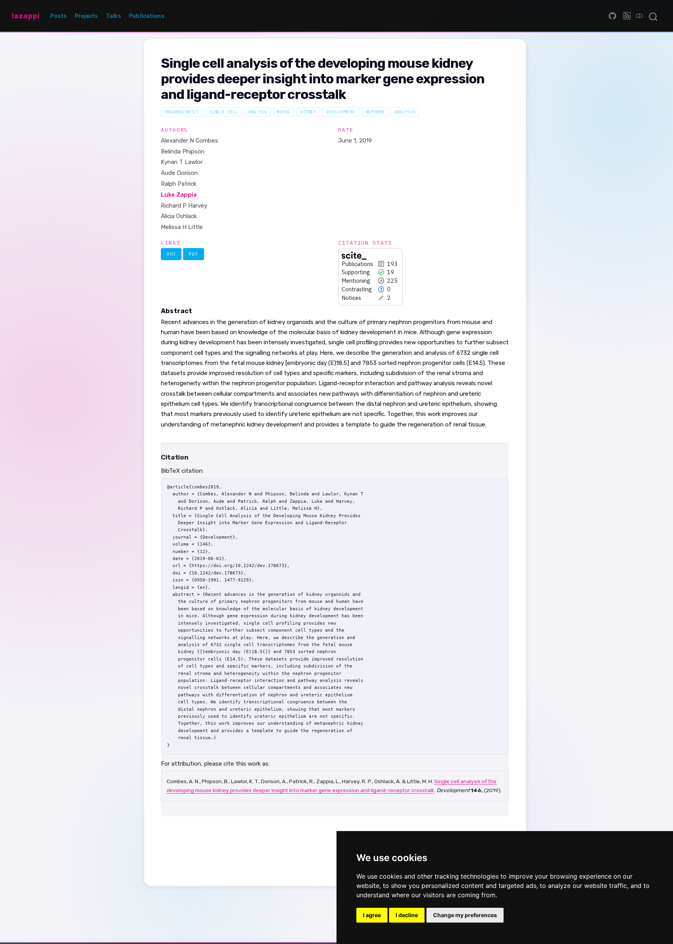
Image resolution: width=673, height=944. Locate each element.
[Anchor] (192, 456)
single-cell (223, 111)
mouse (283, 111)
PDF (193, 254)
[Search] (653, 16)
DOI (171, 254)
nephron (375, 111)
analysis (405, 111)
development (341, 111)
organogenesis (182, 111)
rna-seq (257, 111)
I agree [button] (372, 915)
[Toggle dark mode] (639, 16)
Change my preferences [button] (465, 915)
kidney (308, 111)
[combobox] (653, 16)
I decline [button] (407, 915)
